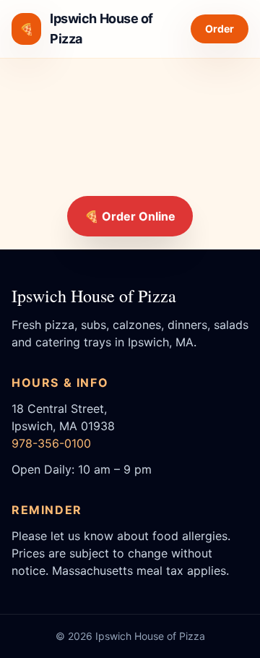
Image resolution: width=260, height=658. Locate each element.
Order (219, 28)
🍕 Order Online (130, 216)
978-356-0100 (51, 443)
